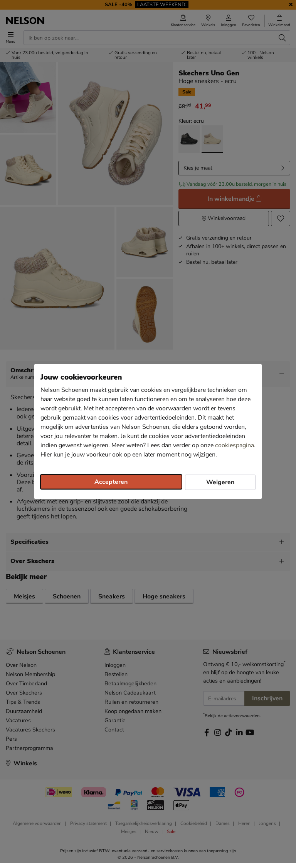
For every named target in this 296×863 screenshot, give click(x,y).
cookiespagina (234, 445)
